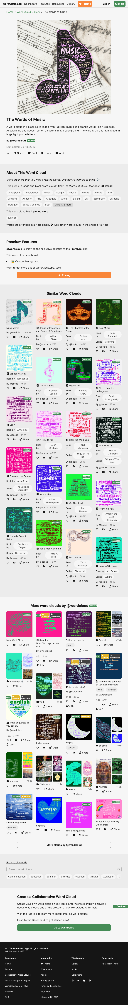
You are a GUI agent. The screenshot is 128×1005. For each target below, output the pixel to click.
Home (9, 11)
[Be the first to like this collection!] (7, 686)
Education (36, 876)
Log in (106, 3)
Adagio (60, 192)
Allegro (85, 192)
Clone (48, 153)
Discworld (80, 571)
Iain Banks (22, 378)
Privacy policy (47, 980)
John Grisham (53, 446)
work (70, 645)
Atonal (64, 198)
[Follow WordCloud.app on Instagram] (73, 980)
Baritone (114, 198)
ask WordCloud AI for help (81, 907)
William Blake (53, 338)
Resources (58, 3)
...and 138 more (62, 204)
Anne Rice (22, 429)
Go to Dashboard (64, 927)
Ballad (76, 198)
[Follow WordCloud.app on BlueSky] (84, 980)
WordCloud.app (12, 3)
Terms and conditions (51, 986)
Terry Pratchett (83, 564)
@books (14, 383)
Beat (47, 204)
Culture (108, 576)
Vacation (80, 876)
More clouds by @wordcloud (64, 844)
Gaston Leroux (83, 338)
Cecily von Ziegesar (23, 546)
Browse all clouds (16, 862)
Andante (12, 198)
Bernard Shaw (83, 392)
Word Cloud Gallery (28, 11)
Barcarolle (99, 198)
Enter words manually (81, 903)
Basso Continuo (31, 204)
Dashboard (30, 3)
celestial (72, 747)
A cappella (14, 192)
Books (74, 969)
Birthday (65, 876)
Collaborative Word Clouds (18, 975)
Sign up (119, 3)
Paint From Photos (111, 963)
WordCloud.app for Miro (16, 986)
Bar (87, 198)
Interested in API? (49, 997)
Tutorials (9, 991)
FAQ (7, 997)
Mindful (94, 876)
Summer (51, 876)
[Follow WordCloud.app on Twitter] (78, 980)
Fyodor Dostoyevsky (112, 398)
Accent (47, 192)
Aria (39, 198)
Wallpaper (108, 876)
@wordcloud (18, 140)
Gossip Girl (20, 553)
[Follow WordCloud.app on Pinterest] (90, 980)
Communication (17, 876)
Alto (109, 192)
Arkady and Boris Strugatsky (111, 516)
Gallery (71, 3)
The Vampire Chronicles (22, 488)
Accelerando (32, 192)
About (44, 975)
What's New (46, 969)
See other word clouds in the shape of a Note (81, 224)
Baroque (13, 204)
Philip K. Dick (54, 555)
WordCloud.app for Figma (17, 980)
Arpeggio (51, 198)
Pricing (87, 3)
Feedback (45, 991)
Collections (76, 975)
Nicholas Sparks (53, 392)
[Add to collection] (14, 336)
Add (61, 153)
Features (45, 3)
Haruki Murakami (83, 446)
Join (11, 744)
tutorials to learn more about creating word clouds (58, 913)
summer (12, 827)
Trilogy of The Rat (82, 455)
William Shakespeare (52, 501)
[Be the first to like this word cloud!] (8, 153)
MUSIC (12, 218)
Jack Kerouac (83, 510)
